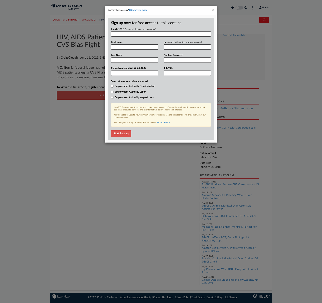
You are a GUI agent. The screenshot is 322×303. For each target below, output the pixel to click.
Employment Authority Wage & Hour (134, 97)
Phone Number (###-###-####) (128, 68)
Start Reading (121, 133)
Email (133, 29)
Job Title (168, 68)
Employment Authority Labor (130, 92)
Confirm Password (173, 55)
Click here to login (138, 10)
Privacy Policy (163, 122)
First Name (117, 42)
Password (183, 42)
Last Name (116, 55)
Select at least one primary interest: (130, 81)
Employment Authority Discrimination (135, 86)
